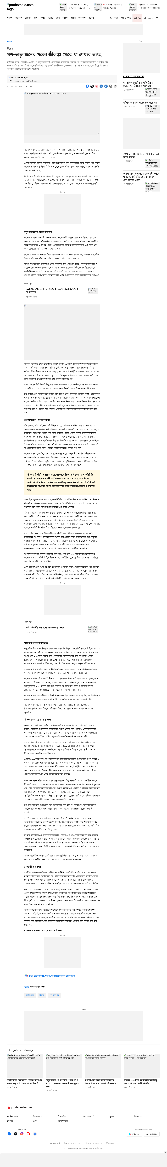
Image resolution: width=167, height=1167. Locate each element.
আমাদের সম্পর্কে (54, 1143)
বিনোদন (65, 18)
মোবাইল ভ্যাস (63, 1121)
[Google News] (35, 1134)
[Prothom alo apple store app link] (152, 1134)
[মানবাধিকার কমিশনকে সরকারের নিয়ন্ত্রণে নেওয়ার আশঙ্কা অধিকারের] (103, 1066)
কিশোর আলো (37, 1116)
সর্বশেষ (9, 18)
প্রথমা (35, 1121)
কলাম (9, 41)
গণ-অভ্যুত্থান (54, 995)
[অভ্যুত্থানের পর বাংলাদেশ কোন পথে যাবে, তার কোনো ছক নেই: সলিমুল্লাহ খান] (64, 1066)
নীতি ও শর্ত (87, 1143)
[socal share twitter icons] (92, 87)
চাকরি (73, 18)
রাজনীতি (28, 18)
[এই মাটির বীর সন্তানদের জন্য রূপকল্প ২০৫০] (93, 629)
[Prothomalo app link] (134, 1134)
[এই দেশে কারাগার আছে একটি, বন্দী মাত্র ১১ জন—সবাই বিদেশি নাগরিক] (63, 7)
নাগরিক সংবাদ (12, 1116)
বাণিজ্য (42, 18)
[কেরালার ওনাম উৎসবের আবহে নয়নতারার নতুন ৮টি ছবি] (133, 7)
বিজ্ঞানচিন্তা (62, 1116)
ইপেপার (10, 1121)
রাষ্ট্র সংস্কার (30, 995)
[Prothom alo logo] (19, 1108)
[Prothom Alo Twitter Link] (17, 1134)
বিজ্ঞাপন (66, 1143)
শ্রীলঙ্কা (41, 995)
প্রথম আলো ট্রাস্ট (89, 1116)
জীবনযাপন (82, 18)
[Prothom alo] (23, 7)
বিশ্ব (35, 18)
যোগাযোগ (98, 1143)
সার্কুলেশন (76, 1143)
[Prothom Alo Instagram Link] (23, 1134)
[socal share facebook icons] (87, 87)
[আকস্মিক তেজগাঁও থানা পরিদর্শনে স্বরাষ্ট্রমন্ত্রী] (98, 7)
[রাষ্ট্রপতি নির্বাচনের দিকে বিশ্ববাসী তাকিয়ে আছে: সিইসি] (152, 164)
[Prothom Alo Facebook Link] (10, 1134)
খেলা (58, 18)
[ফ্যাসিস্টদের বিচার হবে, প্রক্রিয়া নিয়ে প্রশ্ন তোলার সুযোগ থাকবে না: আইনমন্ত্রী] (25, 1066)
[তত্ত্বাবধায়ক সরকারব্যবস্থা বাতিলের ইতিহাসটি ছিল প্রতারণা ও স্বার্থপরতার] (93, 291)
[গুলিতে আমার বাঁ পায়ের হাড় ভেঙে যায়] (152, 109)
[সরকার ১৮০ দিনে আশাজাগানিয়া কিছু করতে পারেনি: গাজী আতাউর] (142, 1066)
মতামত (50, 18)
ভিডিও (91, 18)
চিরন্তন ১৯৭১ (138, 1116)
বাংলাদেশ (18, 18)
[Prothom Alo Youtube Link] (29, 1134)
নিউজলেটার (110, 1143)
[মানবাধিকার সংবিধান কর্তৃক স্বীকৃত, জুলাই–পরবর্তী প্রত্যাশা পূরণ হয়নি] (152, 92)
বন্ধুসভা (111, 1116)
